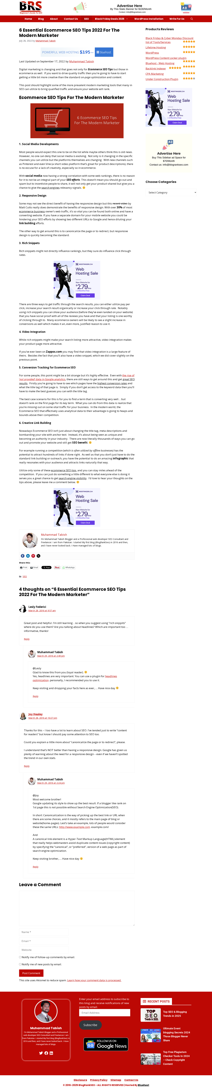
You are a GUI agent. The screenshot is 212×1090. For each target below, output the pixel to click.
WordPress (152, 52)
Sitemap (116, 1080)
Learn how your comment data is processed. (94, 980)
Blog (41, 18)
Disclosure (80, 1080)
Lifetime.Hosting (156, 47)
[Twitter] (38, 556)
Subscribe (90, 1025)
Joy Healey (35, 714)
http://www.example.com (74, 827)
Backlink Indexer (156, 68)
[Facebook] (23, 556)
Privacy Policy (98, 1080)
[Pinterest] (33, 556)
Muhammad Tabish (81, 61)
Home (28, 18)
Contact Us (71, 18)
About (54, 18)
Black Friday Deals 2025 (109, 18)
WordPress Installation (148, 18)
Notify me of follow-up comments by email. (48, 957)
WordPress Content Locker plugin (166, 58)
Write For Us (176, 18)
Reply (26, 638)
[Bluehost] (77, 56)
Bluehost (143, 1085)
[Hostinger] (77, 298)
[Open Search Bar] (191, 19)
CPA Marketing (155, 74)
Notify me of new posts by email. (42, 964)
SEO (86, 18)
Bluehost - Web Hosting (160, 63)
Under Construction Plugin (162, 79)
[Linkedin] (28, 556)
